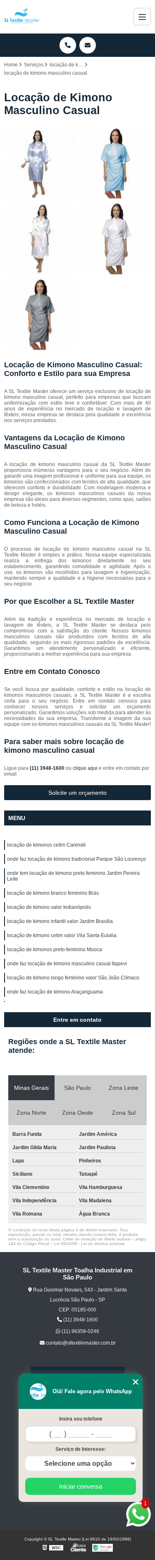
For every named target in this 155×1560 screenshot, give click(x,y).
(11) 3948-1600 (48, 768)
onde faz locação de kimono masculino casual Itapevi (67, 964)
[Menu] (142, 16)
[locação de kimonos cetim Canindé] (40, 163)
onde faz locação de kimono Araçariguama (55, 992)
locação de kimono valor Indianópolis (49, 907)
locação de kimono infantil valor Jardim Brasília (60, 921)
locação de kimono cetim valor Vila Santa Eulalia (62, 935)
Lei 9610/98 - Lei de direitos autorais (89, 1243)
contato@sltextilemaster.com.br (80, 1343)
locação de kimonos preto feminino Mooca (54, 949)
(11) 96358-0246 (79, 1331)
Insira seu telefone (81, 1419)
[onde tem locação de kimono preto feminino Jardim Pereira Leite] (40, 239)
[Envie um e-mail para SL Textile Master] (87, 45)
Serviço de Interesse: (80, 1449)
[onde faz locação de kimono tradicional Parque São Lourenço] (115, 163)
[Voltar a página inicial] (22, 16)
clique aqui (85, 768)
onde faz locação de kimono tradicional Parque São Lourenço (76, 859)
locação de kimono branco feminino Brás (53, 893)
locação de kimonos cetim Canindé (46, 845)
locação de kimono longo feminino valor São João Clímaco (73, 978)
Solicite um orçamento (77, 792)
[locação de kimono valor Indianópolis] (40, 315)
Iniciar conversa (80, 1486)
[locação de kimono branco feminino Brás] (115, 239)
